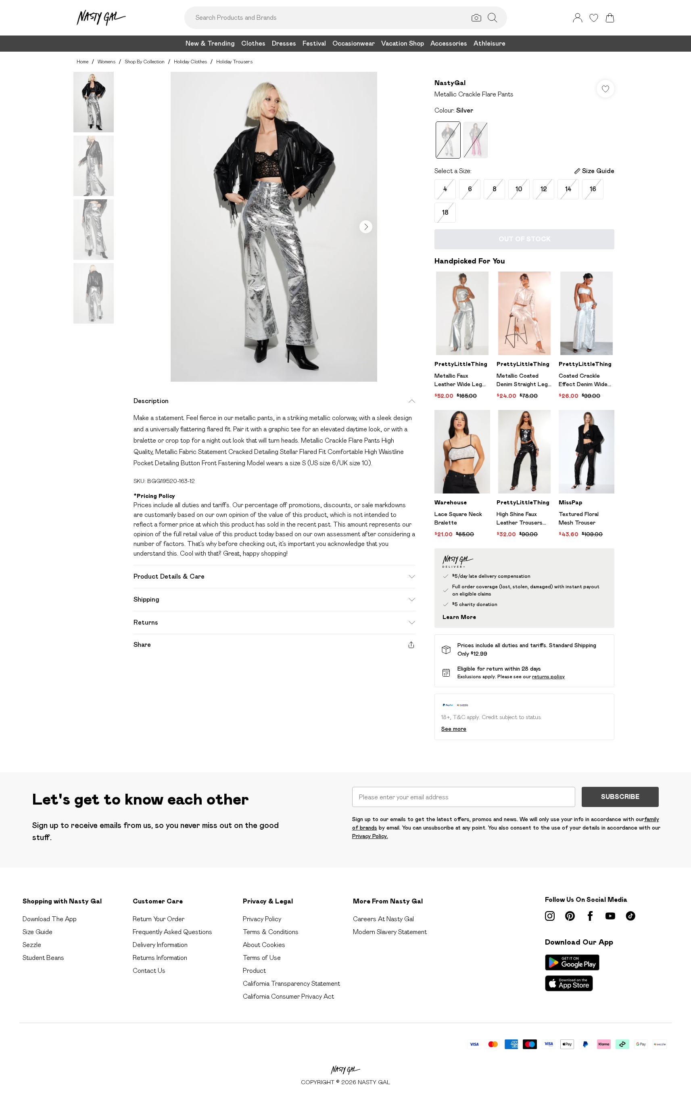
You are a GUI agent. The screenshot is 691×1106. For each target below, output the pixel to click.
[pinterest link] (570, 916)
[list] (274, 227)
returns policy (548, 676)
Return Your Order (158, 919)
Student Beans (43, 957)
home (82, 61)
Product (254, 970)
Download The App (50, 919)
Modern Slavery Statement (390, 931)
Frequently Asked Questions (172, 931)
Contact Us (149, 970)
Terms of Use (262, 957)
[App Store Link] (572, 972)
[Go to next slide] (365, 226)
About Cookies (264, 944)
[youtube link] (610, 916)
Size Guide (37, 931)
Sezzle (32, 944)
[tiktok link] (630, 916)
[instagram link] (550, 916)
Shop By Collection (145, 61)
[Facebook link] (590, 916)
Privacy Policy (262, 919)
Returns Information (160, 957)
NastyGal (450, 82)
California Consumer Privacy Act (288, 996)
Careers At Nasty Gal (383, 919)
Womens (106, 61)
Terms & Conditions (271, 931)
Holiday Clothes (190, 61)
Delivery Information (160, 944)
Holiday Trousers (234, 61)
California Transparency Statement (291, 983)
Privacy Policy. (370, 836)
